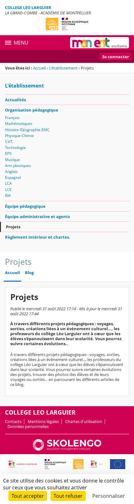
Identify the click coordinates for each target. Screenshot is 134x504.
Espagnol (13, 177)
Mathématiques (18, 123)
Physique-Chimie (19, 135)
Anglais (11, 171)
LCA (8, 183)
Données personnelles (28, 426)
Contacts (13, 421)
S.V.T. (9, 141)
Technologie (15, 147)
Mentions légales (43, 421)
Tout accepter (28, 495)
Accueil (39, 68)
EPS (8, 153)
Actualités (15, 99)
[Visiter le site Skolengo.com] (67, 449)
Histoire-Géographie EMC (27, 129)
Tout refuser (68, 495)
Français (12, 117)
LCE (8, 189)
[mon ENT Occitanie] (99, 42)
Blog (29, 272)
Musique (12, 159)
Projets (13, 227)
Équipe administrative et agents (37, 216)
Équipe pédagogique (25, 206)
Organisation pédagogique (31, 110)
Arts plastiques (18, 165)
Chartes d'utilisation (83, 421)
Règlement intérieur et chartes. (37, 237)
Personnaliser (108, 495)
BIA (8, 195)
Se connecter (115, 56)
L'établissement (63, 68)
